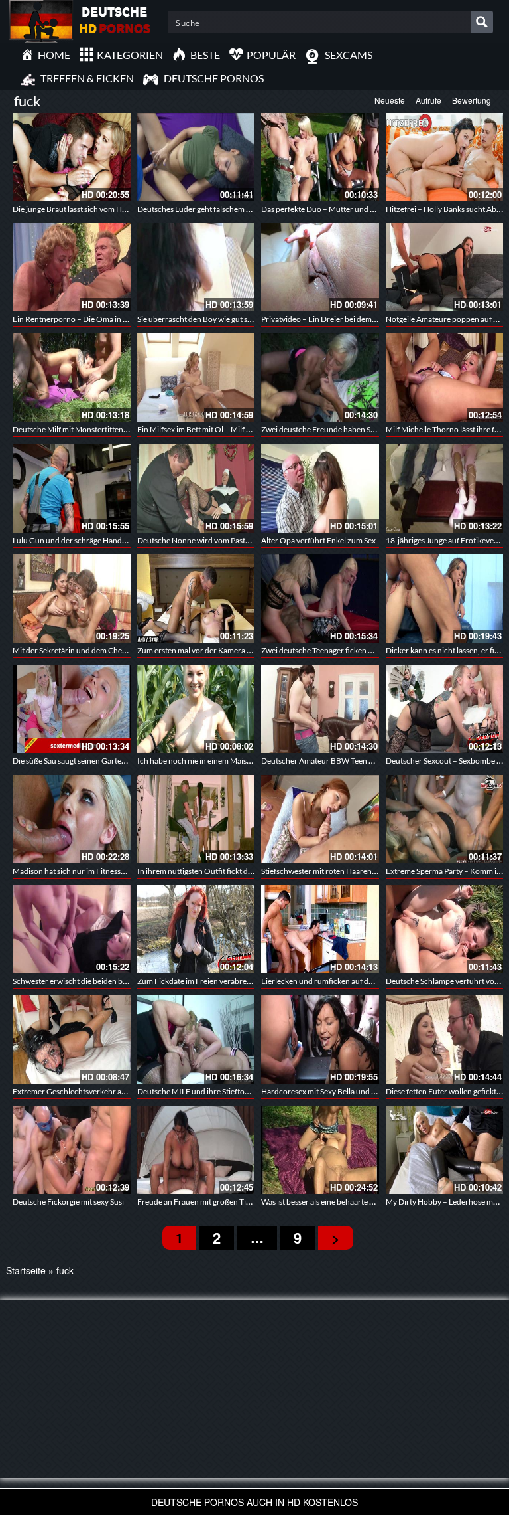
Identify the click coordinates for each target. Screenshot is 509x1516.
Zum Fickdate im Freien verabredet (197, 981)
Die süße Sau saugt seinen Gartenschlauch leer (92, 761)
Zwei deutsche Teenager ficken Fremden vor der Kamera (358, 650)
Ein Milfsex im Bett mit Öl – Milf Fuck (200, 429)
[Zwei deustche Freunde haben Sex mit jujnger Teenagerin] (320, 377)
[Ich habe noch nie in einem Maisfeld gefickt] (196, 709)
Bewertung (471, 100)
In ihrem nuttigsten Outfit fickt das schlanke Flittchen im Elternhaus (252, 871)
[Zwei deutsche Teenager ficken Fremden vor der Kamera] (320, 598)
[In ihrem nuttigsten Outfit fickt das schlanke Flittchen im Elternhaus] (196, 819)
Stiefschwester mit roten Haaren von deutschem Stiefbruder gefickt (376, 871)
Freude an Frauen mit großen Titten (198, 1202)
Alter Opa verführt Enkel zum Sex (318, 540)
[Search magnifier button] (482, 22)
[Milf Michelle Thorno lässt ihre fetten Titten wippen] (445, 377)
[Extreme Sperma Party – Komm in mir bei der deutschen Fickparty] (445, 819)
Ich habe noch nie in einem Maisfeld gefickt (210, 761)
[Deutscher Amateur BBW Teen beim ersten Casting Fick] (320, 709)
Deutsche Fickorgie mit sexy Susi (68, 1202)
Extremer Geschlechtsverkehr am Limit (79, 1091)
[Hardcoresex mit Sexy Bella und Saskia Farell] (320, 1039)
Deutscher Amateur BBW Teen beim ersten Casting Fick (356, 761)
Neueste (389, 100)
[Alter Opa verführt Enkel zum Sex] (320, 488)
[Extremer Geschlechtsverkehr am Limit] (72, 1039)
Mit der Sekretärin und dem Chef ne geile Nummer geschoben (118, 650)
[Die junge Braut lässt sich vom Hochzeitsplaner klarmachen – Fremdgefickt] (72, 157)
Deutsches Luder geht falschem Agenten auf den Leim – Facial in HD (253, 209)
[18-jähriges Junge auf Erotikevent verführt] (445, 488)
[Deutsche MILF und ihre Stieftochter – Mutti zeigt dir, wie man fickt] (196, 1039)
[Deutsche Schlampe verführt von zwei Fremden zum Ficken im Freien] (445, 929)
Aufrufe (428, 100)
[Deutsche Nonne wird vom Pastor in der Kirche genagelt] (196, 488)
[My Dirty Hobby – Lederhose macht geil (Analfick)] (445, 1150)
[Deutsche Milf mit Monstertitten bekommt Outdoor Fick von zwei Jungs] (72, 377)
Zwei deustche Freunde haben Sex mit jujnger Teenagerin (359, 429)
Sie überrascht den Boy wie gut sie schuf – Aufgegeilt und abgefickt (251, 319)
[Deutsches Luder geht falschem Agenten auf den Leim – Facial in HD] (196, 157)
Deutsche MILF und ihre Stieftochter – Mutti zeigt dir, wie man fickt (252, 1091)
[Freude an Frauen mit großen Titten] (196, 1150)
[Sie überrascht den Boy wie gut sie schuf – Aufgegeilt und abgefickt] (196, 267)
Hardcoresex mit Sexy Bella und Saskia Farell (337, 1091)
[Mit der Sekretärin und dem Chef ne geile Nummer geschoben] (72, 598)
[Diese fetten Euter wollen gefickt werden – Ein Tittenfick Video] (445, 1039)
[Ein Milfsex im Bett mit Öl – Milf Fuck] (196, 377)
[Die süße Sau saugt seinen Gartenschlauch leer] (72, 709)
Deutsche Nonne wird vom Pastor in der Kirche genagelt (233, 540)
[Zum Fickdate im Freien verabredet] (196, 929)
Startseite (26, 1270)
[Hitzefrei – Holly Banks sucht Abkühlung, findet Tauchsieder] (445, 157)
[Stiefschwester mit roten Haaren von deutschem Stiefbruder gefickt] (320, 819)
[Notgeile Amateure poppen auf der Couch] (445, 267)
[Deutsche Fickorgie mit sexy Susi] (72, 1150)
